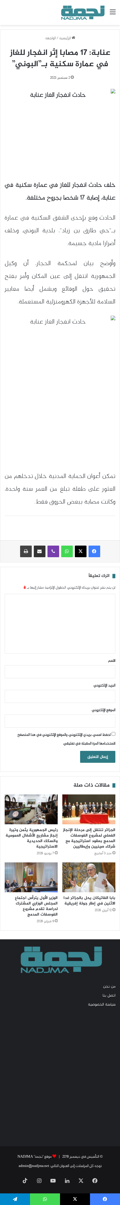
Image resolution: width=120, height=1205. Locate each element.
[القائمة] (113, 14)
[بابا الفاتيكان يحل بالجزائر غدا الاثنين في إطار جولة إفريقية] (88, 877)
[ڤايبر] (53, 551)
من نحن (109, 986)
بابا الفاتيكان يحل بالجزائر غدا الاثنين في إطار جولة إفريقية (89, 901)
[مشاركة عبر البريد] (39, 551)
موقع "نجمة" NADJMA (34, 1157)
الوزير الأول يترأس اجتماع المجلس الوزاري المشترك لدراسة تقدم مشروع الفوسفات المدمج (36, 906)
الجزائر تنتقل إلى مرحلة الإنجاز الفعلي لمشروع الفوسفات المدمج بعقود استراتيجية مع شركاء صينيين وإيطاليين (89, 838)
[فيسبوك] (94, 551)
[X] (81, 551)
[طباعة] (26, 551)
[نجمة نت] (82, 12)
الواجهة (50, 38)
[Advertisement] (60, 1076)
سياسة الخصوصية (102, 1004)
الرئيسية (65, 38)
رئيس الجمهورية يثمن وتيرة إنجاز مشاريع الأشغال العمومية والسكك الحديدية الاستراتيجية (32, 838)
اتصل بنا (109, 995)
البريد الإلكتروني (104, 685)
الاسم (111, 661)
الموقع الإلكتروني (103, 710)
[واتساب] (67, 551)
